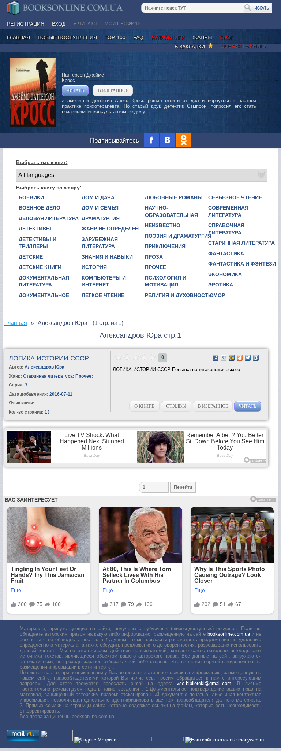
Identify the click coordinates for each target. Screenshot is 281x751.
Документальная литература (44, 281)
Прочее (155, 267)
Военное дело (39, 208)
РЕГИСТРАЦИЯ (25, 24)
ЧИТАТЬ (75, 90)
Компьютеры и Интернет (104, 281)
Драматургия (101, 218)
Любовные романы (174, 197)
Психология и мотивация (165, 281)
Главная (18, 37)
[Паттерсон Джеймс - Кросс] (33, 126)
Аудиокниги (168, 37)
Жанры (202, 37)
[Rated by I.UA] (57, 740)
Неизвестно (162, 225)
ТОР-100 (115, 37)
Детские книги (40, 267)
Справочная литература (226, 229)
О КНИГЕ (144, 406)
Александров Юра (44, 367)
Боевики (31, 197)
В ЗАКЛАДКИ (191, 46)
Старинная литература (241, 243)
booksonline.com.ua (228, 634)
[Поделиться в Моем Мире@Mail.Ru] (232, 358)
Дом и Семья (100, 208)
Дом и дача (98, 197)
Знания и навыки (107, 257)
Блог (226, 37)
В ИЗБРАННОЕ (113, 90)
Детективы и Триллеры (37, 242)
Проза (154, 257)
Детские (31, 257)
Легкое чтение (103, 295)
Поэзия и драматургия (178, 236)
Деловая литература (49, 218)
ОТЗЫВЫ (176, 406)
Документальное (44, 295)
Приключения (165, 246)
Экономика (225, 274)
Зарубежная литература (100, 242)
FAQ (138, 37)
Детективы (35, 229)
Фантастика (226, 253)
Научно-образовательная (171, 211)
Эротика (220, 285)
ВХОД (58, 24)
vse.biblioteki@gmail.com (204, 683)
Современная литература (228, 211)
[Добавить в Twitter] (248, 358)
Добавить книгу (243, 46)
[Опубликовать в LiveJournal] (223, 358)
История (94, 267)
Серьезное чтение (235, 197)
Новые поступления (67, 37)
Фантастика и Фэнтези (242, 264)
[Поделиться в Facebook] (215, 358)
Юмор (216, 295)
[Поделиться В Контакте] (256, 358)
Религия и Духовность (178, 295)
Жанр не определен (110, 229)
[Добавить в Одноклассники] (240, 358)
